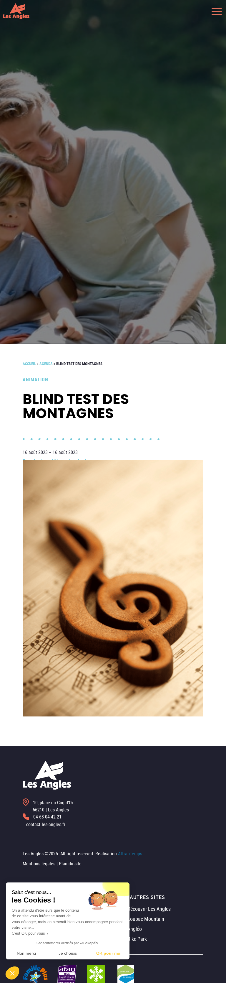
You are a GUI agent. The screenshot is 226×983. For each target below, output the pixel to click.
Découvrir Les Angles (148, 909)
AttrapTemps (130, 854)
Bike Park (136, 939)
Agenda (46, 363)
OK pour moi (109, 953)
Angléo (134, 929)
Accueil (29, 363)
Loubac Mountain (145, 919)
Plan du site (70, 864)
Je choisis (68, 953)
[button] (213, 11)
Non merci (26, 953)
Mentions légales (39, 864)
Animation (35, 379)
